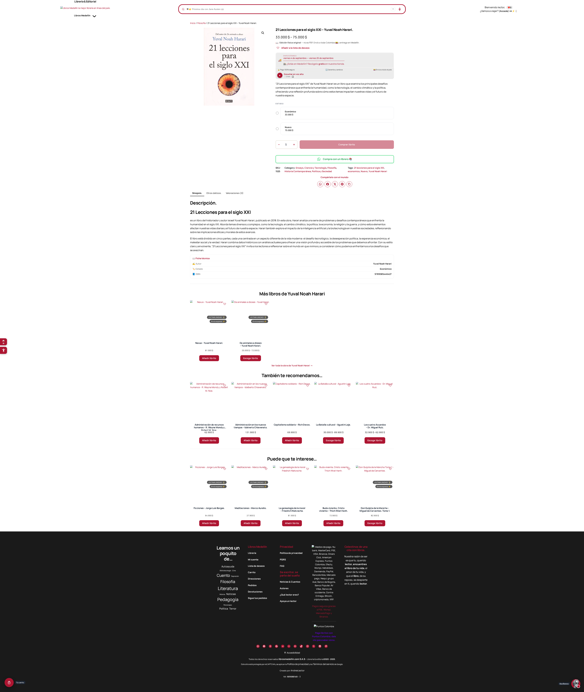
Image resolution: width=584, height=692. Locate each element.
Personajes (228, 605)
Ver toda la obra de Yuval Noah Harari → (292, 365)
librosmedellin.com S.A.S (292, 659)
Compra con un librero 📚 (337, 159)
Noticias (231, 594)
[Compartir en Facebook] (328, 184)
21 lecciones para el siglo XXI (369, 167)
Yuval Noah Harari (378, 171)
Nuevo (364, 171)
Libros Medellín (257, 546)
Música (222, 594)
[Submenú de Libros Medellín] (94, 15)
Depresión (235, 576)
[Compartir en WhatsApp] (320, 184)
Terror (232, 608)
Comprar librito (346, 144)
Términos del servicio (323, 664)
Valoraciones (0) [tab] (234, 193)
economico (354, 171)
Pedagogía (227, 599)
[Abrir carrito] (9, 682)
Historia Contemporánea (298, 171)
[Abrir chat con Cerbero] (575, 683)
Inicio (192, 23)
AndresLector (297, 670)
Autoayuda (227, 566)
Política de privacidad (298, 664)
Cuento (223, 575)
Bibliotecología (225, 570)
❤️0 (509, 7)
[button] (263, 33)
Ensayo (299, 167)
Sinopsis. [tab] (197, 193)
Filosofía (201, 23)
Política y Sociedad (322, 171)
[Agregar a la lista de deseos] (278, 48)
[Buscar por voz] (399, 9)
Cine (234, 570)
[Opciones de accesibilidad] (3, 350)
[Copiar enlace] (349, 184)
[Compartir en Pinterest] (342, 184)
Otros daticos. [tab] (213, 193)
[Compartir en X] (335, 184)
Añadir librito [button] (209, 358)
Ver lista (293, 687)
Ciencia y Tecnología (315, 167)
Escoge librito (250, 358)
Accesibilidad (293, 652)
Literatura (228, 588)
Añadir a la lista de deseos (295, 47)
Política (223, 608)
